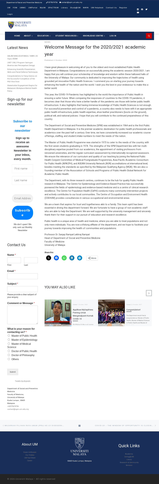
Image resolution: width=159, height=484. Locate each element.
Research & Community (129, 462)
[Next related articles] (149, 293)
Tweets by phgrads (22, 381)
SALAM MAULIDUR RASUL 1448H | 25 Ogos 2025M (22, 57)
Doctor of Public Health (24, 351)
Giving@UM (129, 457)
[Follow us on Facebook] (142, 9)
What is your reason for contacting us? (21, 330)
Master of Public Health (24, 335)
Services (129, 465)
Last (26, 265)
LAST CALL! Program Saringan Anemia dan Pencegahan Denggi (21, 63)
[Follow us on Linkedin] (138, 9)
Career (29, 461)
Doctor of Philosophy (22, 355)
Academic (129, 454)
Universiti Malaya (24, 479)
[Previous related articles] (142, 293)
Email (11, 271)
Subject (12, 283)
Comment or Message (21, 303)
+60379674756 (13, 406)
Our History (29, 455)
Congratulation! (133, 310)
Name (11, 255)
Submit (13, 372)
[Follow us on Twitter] (146, 9)
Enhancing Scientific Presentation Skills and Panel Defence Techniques (22, 70)
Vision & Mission (29, 452)
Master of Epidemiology (24, 340)
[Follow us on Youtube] (138, 12)
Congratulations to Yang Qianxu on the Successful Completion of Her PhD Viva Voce (22, 79)
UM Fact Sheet (29, 458)
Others (15, 359)
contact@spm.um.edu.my (18, 409)
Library (129, 460)
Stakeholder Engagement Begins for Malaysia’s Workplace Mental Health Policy (22, 88)
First (9, 265)
